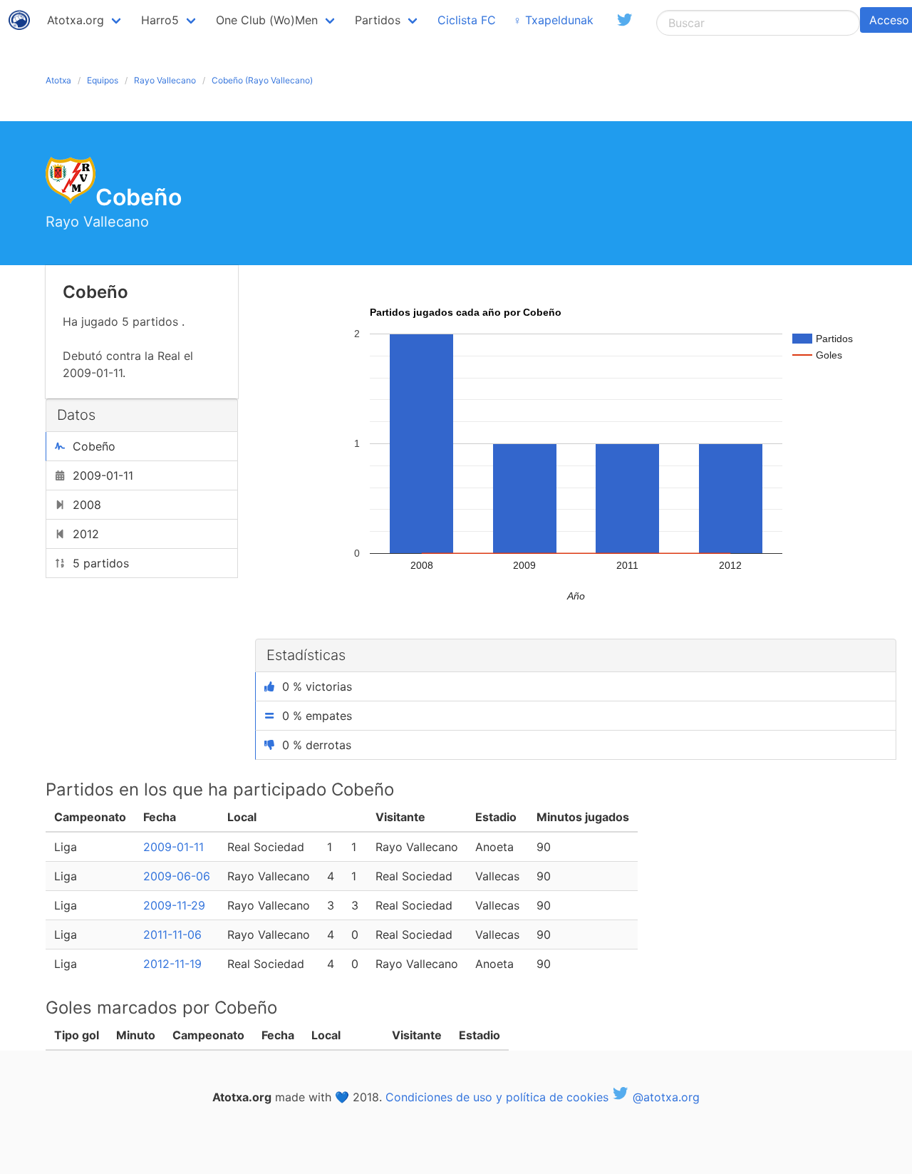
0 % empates (317, 716)
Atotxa (58, 80)
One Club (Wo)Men (267, 20)
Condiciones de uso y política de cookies (496, 1097)
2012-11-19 (172, 964)
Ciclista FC (466, 20)
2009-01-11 (173, 847)
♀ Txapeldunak (553, 20)
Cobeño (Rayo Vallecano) (262, 80)
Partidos (377, 20)
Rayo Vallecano (165, 80)
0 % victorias (317, 686)
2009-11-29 (174, 905)
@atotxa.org (664, 1097)
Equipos (102, 80)
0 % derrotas (316, 745)
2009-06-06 (176, 876)
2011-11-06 (172, 934)
